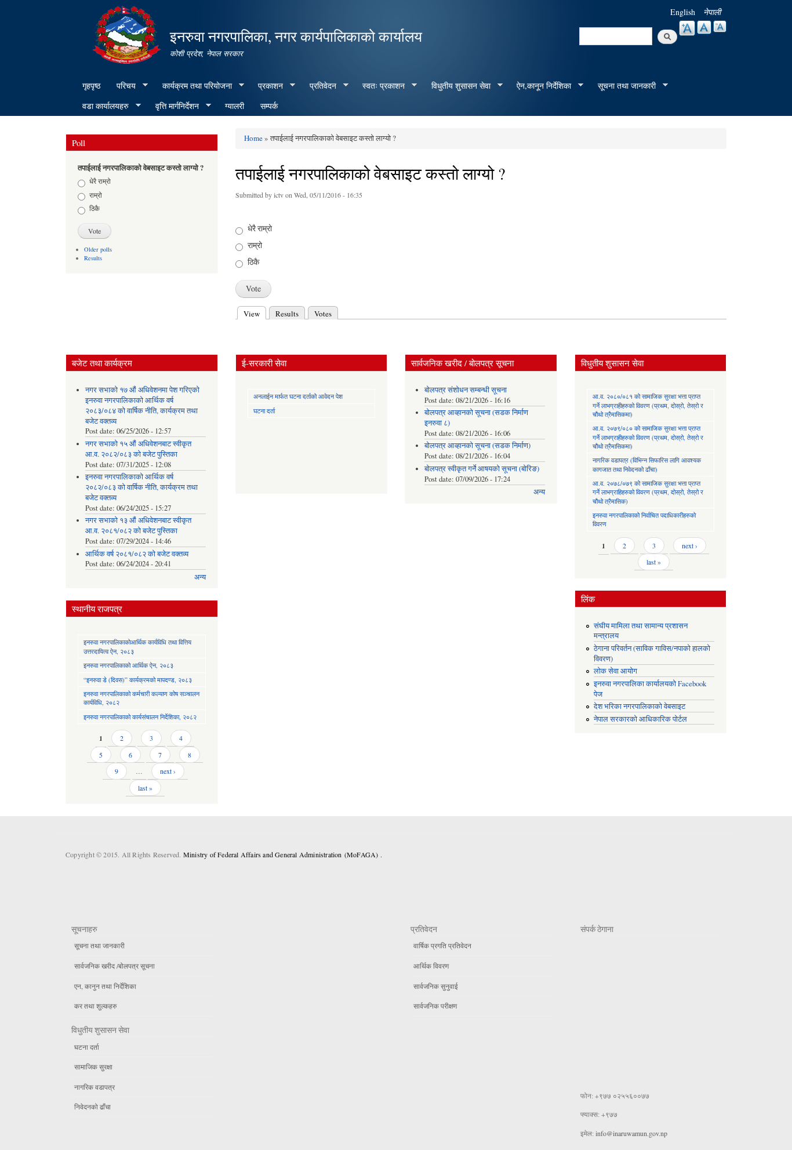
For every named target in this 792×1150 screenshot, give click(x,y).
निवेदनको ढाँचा (92, 1106)
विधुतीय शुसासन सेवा (457, 86)
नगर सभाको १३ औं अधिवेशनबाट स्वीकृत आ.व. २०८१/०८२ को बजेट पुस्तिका (138, 525)
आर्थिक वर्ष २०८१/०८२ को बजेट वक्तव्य (136, 554)
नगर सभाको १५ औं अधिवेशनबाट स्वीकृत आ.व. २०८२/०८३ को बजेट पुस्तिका (138, 449)
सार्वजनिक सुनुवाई (435, 986)
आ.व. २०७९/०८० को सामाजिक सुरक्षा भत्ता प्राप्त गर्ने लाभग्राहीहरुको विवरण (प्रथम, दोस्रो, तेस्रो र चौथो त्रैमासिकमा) (648, 437)
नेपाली (712, 11)
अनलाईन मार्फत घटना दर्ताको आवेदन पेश (298, 396)
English (682, 11)
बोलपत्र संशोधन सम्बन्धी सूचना (465, 390)
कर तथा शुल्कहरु (95, 1005)
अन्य (200, 577)
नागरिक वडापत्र (94, 1086)
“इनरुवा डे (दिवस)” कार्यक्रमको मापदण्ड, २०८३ (137, 679)
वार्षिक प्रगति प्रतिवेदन (442, 945)
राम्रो (95, 194)
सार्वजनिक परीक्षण (435, 1005)
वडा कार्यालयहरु (101, 106)
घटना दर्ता (264, 410)
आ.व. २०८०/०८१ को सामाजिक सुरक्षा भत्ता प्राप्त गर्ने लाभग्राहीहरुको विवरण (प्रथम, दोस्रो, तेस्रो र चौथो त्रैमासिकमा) (648, 405)
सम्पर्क (269, 105)
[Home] (128, 33)
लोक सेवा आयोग (615, 671)
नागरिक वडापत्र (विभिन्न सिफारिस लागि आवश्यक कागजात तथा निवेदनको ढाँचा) (647, 464)
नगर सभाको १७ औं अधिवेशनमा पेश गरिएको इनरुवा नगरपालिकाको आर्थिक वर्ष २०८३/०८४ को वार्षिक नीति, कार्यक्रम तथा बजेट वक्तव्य (142, 405)
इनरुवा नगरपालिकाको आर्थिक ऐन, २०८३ (128, 665)
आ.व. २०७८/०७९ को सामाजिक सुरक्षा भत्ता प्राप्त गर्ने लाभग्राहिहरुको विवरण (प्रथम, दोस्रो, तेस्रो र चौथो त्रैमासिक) (648, 492)
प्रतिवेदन (318, 86)
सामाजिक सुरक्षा (93, 1066)
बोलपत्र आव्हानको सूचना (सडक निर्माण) (477, 445)
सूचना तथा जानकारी (623, 86)
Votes (323, 313)
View (255, 313)
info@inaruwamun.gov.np (631, 1133)
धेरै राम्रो (100, 180)
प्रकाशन (266, 86)
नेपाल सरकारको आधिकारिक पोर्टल (640, 719)
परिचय (122, 86)
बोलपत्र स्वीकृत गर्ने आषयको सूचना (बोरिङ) (481, 469)
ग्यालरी (234, 105)
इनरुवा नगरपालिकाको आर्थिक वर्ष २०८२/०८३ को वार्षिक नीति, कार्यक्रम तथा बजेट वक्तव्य (141, 487)
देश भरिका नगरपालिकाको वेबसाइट (639, 706)
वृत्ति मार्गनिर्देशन (173, 106)
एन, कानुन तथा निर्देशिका (105, 986)
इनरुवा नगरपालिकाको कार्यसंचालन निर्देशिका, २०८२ (140, 716)
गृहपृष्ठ (91, 85)
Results (93, 258)
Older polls (98, 249)
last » (145, 787)
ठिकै (94, 208)
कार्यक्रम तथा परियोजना (193, 86)
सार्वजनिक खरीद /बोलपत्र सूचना (114, 965)
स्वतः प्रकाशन (379, 86)
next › (168, 771)
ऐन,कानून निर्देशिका (539, 86)
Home (253, 138)
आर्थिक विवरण (431, 965)
